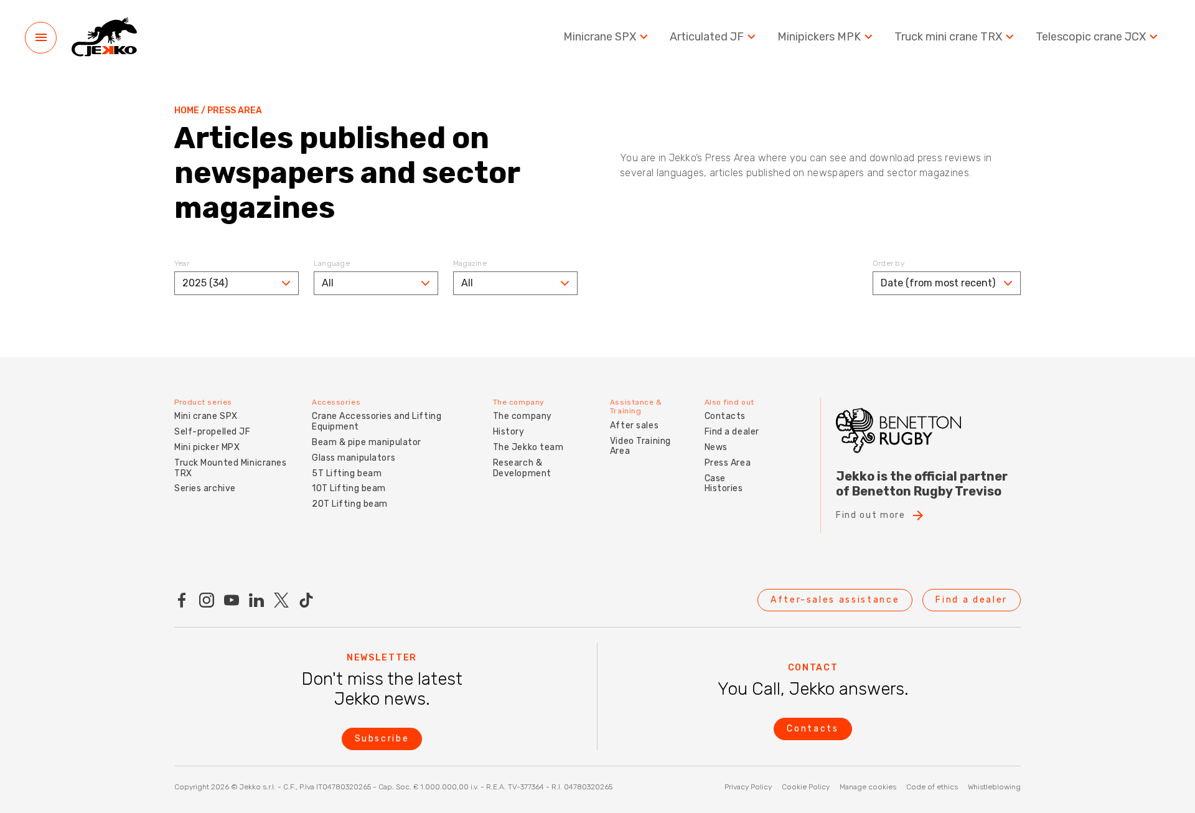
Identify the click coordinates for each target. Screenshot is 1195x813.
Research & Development (522, 468)
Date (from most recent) (938, 283)
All (328, 283)
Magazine (470, 263)
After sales (634, 425)
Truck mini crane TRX (948, 37)
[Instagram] (206, 600)
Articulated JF (707, 37)
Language (332, 263)
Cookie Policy (806, 786)
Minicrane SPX (599, 37)
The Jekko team (528, 447)
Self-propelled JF (212, 431)
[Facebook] (181, 600)
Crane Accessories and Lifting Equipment (376, 421)
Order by (888, 263)
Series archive (205, 488)
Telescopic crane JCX (1091, 37)
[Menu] (41, 38)
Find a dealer (732, 431)
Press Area (728, 463)
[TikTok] (306, 600)
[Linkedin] (256, 600)
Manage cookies (868, 786)
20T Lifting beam (350, 504)
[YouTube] (231, 600)
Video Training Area (640, 446)
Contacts (725, 416)
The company (522, 416)
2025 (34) (205, 283)
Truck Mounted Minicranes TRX (230, 468)
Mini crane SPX (206, 416)
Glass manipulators (353, 458)
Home (186, 111)
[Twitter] (281, 600)
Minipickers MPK (819, 37)
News (716, 447)
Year (181, 263)
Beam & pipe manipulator (366, 442)
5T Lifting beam (347, 473)
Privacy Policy (748, 786)
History (509, 431)
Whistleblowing (994, 786)
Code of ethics (932, 786)
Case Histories (724, 483)
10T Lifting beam (349, 488)
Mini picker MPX (207, 447)
